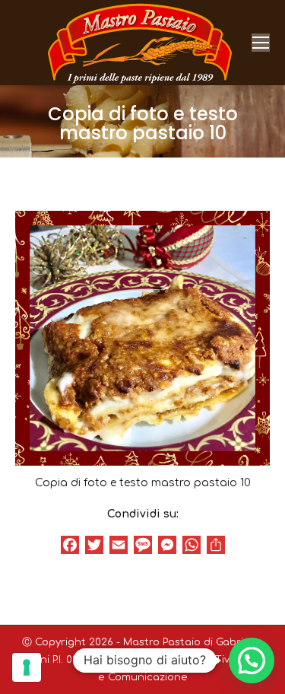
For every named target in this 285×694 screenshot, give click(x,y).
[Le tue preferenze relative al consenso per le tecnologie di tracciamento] (26, 667)
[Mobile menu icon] (261, 42)
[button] (251, 660)
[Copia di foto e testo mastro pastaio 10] (142, 338)
